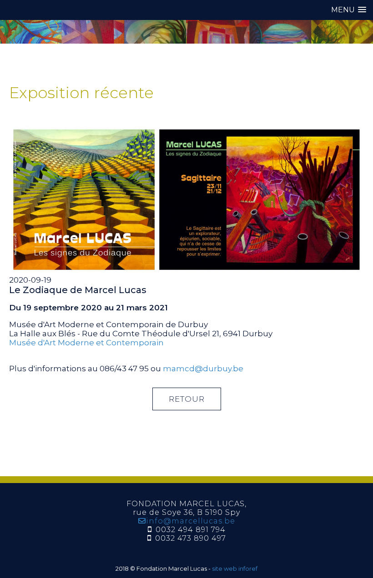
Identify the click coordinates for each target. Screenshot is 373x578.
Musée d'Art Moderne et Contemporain (86, 342)
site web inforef (234, 568)
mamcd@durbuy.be (203, 368)
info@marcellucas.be (190, 521)
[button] (349, 9)
